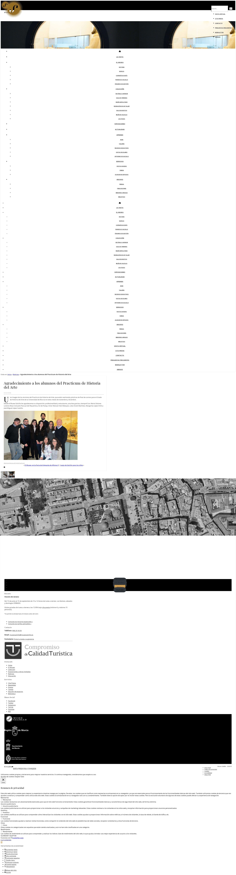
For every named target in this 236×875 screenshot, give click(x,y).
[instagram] (8, 767)
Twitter (10, 703)
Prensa (121, 184)
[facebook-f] (5, 767)
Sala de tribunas (121, 98)
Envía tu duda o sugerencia (24, 639)
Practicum (22, 463)
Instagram (12, 705)
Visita (10, 665)
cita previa (46, 607)
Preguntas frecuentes (223, 28)
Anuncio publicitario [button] (8, 804)
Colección (120, 89)
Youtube (11, 709)
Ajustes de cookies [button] (7, 777)
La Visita (119, 57)
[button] (1, 842)
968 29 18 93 (17, 631)
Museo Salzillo (119, 506)
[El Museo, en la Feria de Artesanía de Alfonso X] (11, 477)
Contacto (218, 23)
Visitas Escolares (121, 152)
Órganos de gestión (121, 84)
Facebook (11, 701)
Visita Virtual (220, 14)
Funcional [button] (4, 817)
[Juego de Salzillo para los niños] (4, 477)
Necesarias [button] (5, 798)
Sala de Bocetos (121, 110)
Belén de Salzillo (121, 115)
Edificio (121, 71)
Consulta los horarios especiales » (20, 622)
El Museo (120, 62)
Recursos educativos (122, 148)
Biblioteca (121, 197)
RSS (9, 711)
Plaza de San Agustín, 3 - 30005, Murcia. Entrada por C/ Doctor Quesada (118, 512)
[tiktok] (9, 767)
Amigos (217, 37)
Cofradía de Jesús (121, 75)
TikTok (10, 707)
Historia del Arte (14, 463)
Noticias (16, 374)
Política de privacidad (210, 769)
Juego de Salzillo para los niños (71, 465)
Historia (121, 67)
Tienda (121, 170)
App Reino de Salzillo (122, 156)
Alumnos (6, 463)
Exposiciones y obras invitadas (19, 672)
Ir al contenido (6, 840)
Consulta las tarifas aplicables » (19, 624)
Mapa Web (207, 775)
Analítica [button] (4, 810)
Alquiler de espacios (121, 174)
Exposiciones (120, 124)
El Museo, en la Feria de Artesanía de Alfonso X (42, 465)
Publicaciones (121, 188)
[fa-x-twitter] (6, 767)
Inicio (9, 374)
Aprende (120, 135)
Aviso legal (207, 768)
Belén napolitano (122, 102)
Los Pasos (121, 119)
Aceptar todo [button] (19, 777)
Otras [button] (3, 823)
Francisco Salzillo (121, 79)
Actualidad (120, 129)
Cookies (206, 771)
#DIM (121, 139)
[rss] (11, 767)
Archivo (120, 179)
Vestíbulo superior (122, 93)
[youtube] (12, 767)
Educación (12, 676)
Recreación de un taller (122, 106)
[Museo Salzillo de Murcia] (13, 17)
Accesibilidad (208, 773)
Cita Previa (219, 18)
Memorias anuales (122, 193)
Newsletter (219, 32)
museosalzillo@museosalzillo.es (21, 635)
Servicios (120, 161)
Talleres (121, 144)
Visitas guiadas (122, 166)
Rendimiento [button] (5, 829)
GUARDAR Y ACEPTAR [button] (8, 836)
